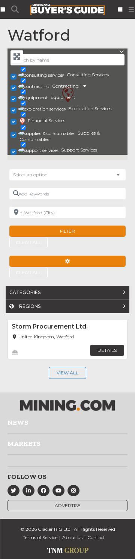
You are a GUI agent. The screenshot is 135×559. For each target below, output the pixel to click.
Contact (96, 537)
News (18, 422)
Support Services (79, 150)
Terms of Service (40, 537)
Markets (24, 443)
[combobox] (67, 174)
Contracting (65, 86)
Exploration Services (89, 108)
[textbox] (34, 174)
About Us (72, 537)
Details (107, 350)
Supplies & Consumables (60, 136)
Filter (67, 231)
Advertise (68, 505)
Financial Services (46, 120)
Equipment (63, 97)
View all (67, 373)
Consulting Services (88, 74)
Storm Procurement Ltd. (50, 326)
